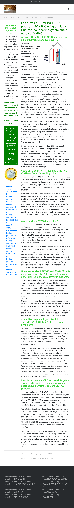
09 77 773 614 (37, 1)
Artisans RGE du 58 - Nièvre (38, 17)
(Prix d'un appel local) (11, 163)
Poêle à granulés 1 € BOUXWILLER (11, 227)
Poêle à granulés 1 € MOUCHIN (11, 235)
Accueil (6, 17)
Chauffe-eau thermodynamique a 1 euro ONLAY (37, 454)
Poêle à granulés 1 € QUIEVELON (11, 243)
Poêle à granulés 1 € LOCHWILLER (11, 272)
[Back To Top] (69, 503)
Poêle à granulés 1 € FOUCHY (11, 199)
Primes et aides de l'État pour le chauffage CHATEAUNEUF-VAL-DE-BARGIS (53, 484)
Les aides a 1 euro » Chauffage (19, 17)
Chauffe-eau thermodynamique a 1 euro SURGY (36, 458)
